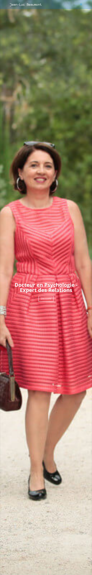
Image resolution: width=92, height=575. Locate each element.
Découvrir (46, 298)
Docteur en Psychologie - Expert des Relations (46, 287)
